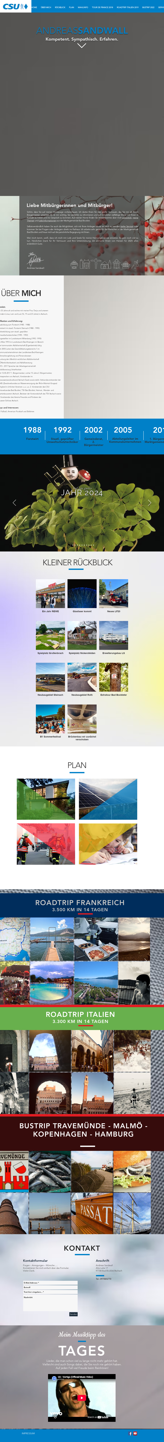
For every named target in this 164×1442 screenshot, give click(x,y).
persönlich (127, 217)
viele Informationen (47, 220)
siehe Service (127, 226)
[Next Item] (145, 960)
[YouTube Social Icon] (135, 1433)
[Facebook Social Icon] (130, 1433)
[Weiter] (149, 503)
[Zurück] (14, 503)
